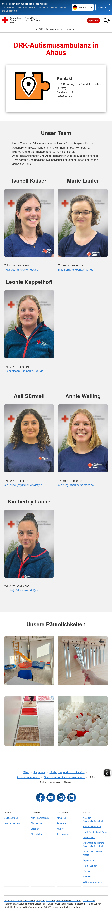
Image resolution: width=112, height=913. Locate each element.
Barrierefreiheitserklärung (95, 831)
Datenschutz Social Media (92, 853)
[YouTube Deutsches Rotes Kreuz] (50, 797)
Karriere (61, 828)
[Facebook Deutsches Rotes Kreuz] (40, 797)
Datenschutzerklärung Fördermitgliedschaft (93, 844)
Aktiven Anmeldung (40, 817)
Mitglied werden (12, 823)
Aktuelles (61, 817)
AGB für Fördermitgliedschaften (94, 819)
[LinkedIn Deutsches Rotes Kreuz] (71, 797)
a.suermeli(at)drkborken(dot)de (23, 485)
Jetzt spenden (11, 817)
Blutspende (36, 823)
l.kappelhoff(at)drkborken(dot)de (23, 371)
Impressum (88, 860)
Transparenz (63, 834)
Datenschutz (89, 837)
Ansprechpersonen (92, 826)
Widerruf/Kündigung (92, 882)
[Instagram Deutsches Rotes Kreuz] (61, 797)
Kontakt (86, 871)
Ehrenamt (35, 828)
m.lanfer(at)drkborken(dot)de (75, 269)
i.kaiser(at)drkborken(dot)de (21, 269)
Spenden (93, 20)
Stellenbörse (37, 834)
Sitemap (87, 876)
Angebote (61, 823)
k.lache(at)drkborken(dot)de (21, 590)
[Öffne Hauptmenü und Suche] (106, 20)
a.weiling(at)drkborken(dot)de (76, 485)
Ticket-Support (90, 865)
